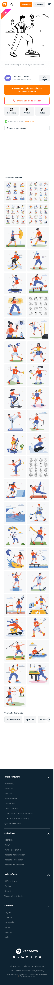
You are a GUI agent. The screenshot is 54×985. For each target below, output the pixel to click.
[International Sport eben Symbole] (15, 192)
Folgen (44, 79)
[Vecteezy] (4, 4)
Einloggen (39, 4)
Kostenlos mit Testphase (27, 90)
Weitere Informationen (16, 128)
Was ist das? (29, 121)
